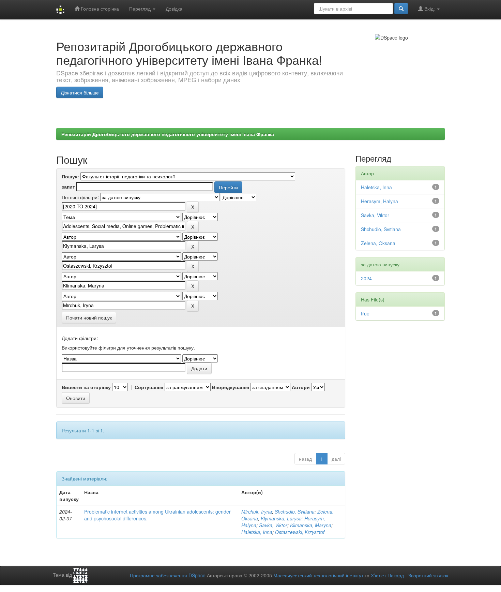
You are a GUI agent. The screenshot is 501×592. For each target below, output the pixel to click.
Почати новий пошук (89, 317)
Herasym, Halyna (379, 201)
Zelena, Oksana (378, 243)
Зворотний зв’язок (428, 575)
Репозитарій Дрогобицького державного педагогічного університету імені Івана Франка (167, 134)
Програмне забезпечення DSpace (168, 575)
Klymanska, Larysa (281, 518)
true (365, 313)
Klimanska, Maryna (310, 525)
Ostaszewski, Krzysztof (299, 532)
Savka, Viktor (273, 525)
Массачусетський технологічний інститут (318, 575)
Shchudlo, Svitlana (295, 511)
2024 (366, 278)
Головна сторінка (99, 8)
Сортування (149, 387)
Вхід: (429, 8)
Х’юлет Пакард (387, 575)
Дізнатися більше (80, 92)
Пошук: (70, 176)
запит (68, 186)
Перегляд (140, 8)
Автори (301, 387)
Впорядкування (230, 387)
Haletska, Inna (256, 532)
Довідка (174, 8)
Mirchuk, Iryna (256, 511)
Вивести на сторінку (86, 387)
